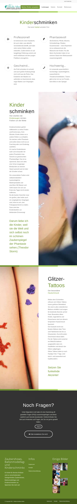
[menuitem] (30, 7)
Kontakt (31, 467)
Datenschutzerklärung (34, 471)
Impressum (32, 464)
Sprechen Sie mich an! (12, 485)
